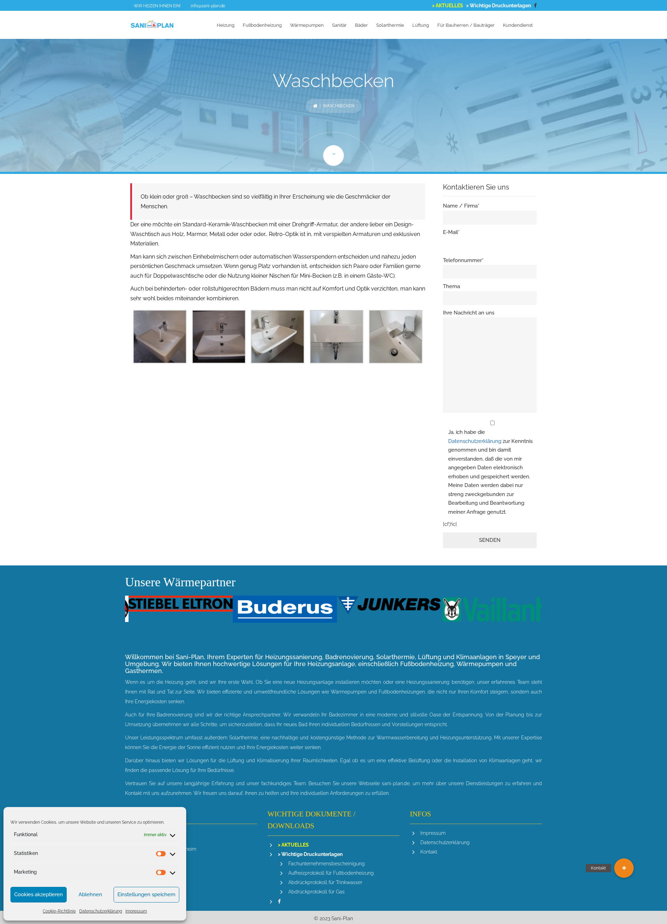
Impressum (136, 911)
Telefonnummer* (463, 260)
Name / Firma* (461, 206)
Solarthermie (390, 25)
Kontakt (428, 852)
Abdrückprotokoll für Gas (316, 891)
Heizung (225, 25)
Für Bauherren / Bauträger (466, 25)
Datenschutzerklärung (100, 911)
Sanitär (339, 25)
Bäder (361, 25)
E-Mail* (451, 232)
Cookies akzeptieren (38, 894)
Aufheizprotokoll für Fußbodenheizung (331, 873)
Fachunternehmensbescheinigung (326, 863)
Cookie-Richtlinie (59, 911)
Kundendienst (518, 25)
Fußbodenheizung (262, 25)
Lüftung (420, 25)
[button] (624, 868)
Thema (451, 286)
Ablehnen (90, 894)
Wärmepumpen (307, 25)
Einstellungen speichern (146, 894)
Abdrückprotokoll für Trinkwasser (325, 882)
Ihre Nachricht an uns (468, 313)
